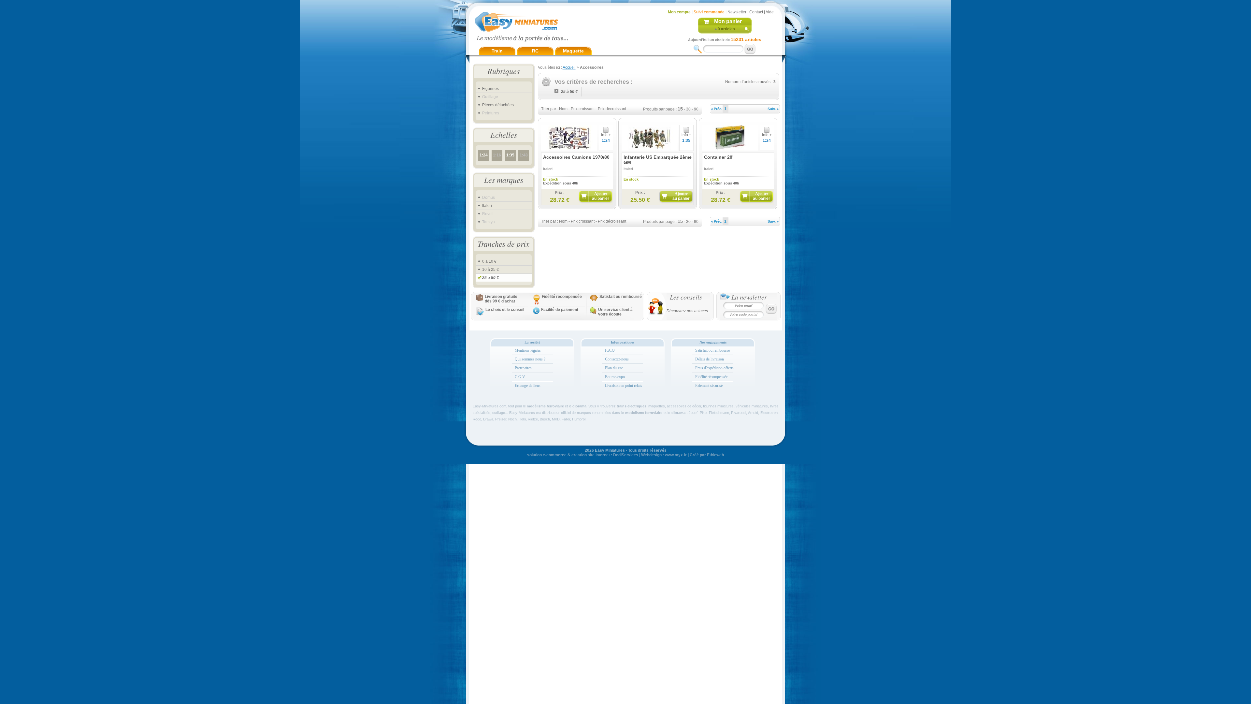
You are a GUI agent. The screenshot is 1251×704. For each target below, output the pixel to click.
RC (535, 50)
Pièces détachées (498, 105)
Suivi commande (709, 12)
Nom (563, 109)
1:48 (524, 155)
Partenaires (523, 368)
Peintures (490, 113)
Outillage (490, 97)
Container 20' (718, 157)
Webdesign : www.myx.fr (664, 455)
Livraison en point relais (623, 385)
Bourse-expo (615, 376)
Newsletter (736, 12)
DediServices (625, 455)
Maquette (573, 50)
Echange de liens (527, 385)
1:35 (510, 155)
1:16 (497, 155)
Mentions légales (528, 350)
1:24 (484, 155)
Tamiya (488, 222)
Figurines (490, 88)
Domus (488, 197)
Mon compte (679, 12)
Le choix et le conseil (504, 309)
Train (497, 50)
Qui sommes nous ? (530, 359)
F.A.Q (610, 350)
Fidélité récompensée (711, 376)
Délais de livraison (709, 359)
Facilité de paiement (559, 309)
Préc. (717, 109)
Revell (488, 214)
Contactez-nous (617, 359)
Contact (756, 12)
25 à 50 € (490, 277)
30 (688, 109)
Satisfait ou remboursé (620, 296)
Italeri (487, 205)
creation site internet (590, 455)
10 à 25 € (490, 269)
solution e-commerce (547, 455)
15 (680, 108)
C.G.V (520, 376)
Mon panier (728, 21)
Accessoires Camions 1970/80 (576, 157)
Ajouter (600, 196)
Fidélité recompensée (562, 296)
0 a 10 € (489, 261)
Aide (770, 12)
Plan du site (614, 368)
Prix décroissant (612, 109)
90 (696, 109)
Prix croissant (583, 109)
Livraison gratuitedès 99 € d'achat (501, 298)
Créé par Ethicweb (707, 455)
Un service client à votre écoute (615, 311)
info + (606, 135)
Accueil (569, 67)
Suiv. (772, 109)
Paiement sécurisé (709, 385)
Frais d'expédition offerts (714, 368)
